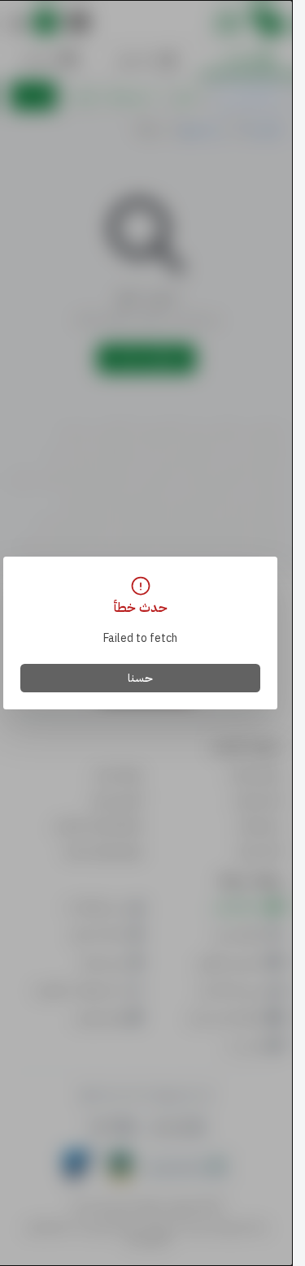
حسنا (140, 678)
